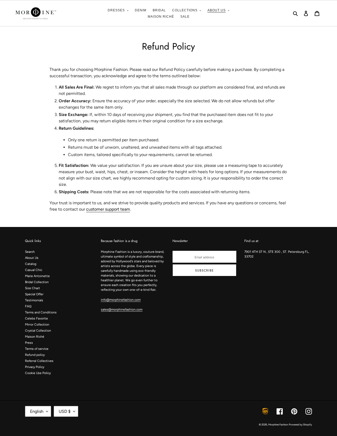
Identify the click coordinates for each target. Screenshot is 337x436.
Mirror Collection (37, 324)
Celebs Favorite (36, 318)
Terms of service (36, 349)
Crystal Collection (38, 330)
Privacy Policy (34, 367)
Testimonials (34, 300)
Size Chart (32, 288)
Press (29, 343)
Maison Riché (34, 336)
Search (30, 252)
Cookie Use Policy (38, 373)
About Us (31, 258)
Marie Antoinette (37, 276)
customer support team (108, 209)
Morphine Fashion (278, 424)
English (36, 411)
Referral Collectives (39, 361)
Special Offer (34, 294)
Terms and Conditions (41, 312)
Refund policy (35, 355)
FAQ (28, 306)
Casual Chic (33, 270)
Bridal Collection (37, 282)
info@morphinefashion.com (121, 300)
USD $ (65, 411)
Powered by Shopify (300, 424)
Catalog (30, 264)
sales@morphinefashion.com (121, 309)
